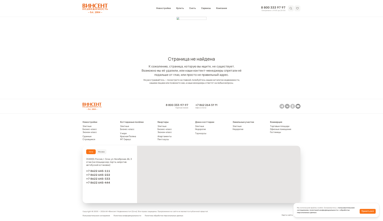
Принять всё (367, 211)
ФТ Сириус (125, 139)
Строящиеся (89, 139)
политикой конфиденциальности (324, 210)
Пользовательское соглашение (96, 216)
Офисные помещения (280, 129)
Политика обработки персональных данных (164, 216)
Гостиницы (275, 132)
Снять (192, 8)
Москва (101, 152)
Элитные (87, 126)
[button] (297, 8)
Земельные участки (243, 122)
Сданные (87, 136)
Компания (221, 8)
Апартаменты (165, 136)
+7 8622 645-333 (98, 178)
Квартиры (163, 122)
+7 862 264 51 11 (206, 105)
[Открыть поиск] (291, 8)
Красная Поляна (128, 136)
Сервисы (206, 8)
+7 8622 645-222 (98, 175)
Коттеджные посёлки (132, 122)
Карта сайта (287, 215)
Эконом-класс (90, 132)
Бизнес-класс (90, 129)
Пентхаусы (163, 139)
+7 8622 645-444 (98, 182)
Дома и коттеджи (204, 122)
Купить (180, 8)
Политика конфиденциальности (127, 216)
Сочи (91, 152)
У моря (123, 133)
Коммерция (276, 122)
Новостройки (163, 8)
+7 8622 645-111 (98, 171)
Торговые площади (279, 126)
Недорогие (200, 129)
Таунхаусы (200, 133)
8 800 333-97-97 (177, 105)
